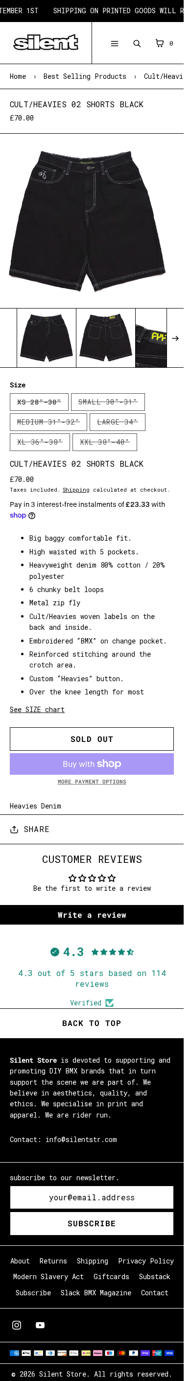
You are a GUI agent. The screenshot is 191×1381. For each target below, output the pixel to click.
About (20, 1260)
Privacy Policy (146, 1260)
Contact (154, 1292)
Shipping (76, 489)
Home (18, 76)
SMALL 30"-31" (111, 404)
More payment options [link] (92, 781)
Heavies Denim (35, 805)
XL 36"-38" (43, 444)
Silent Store (62, 1374)
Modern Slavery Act (48, 1276)
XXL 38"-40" (108, 444)
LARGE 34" (121, 424)
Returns (53, 1260)
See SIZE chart (37, 709)
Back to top (91, 1023)
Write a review (92, 914)
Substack (154, 1276)
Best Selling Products (85, 76)
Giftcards (111, 1276)
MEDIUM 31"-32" (52, 424)
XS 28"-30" (43, 404)
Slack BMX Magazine (96, 1292)
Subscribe (92, 1223)
